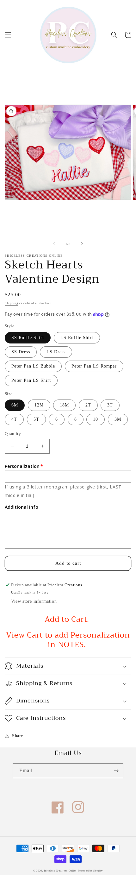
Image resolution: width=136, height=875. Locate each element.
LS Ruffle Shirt (76, 337)
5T (36, 419)
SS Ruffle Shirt (27, 337)
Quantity (13, 433)
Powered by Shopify (90, 870)
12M (39, 405)
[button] (8, 35)
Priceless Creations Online (60, 870)
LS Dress (55, 351)
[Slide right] (82, 244)
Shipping (11, 303)
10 (95, 419)
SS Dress (20, 351)
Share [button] (17, 735)
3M (117, 419)
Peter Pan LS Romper (94, 366)
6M (14, 405)
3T (110, 405)
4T (14, 419)
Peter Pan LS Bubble (33, 366)
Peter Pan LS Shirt (31, 380)
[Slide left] (54, 244)
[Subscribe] (116, 770)
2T (88, 405)
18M (64, 405)
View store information (34, 601)
